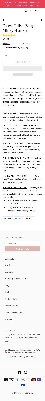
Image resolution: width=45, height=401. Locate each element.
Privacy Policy (11, 305)
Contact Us (9, 272)
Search (7, 265)
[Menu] (41, 11)
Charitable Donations (14, 312)
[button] (9, 35)
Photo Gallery (11, 299)
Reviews (8, 292)
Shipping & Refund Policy (16, 278)
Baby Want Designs (25, 393)
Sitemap (8, 319)
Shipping (6, 43)
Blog (7, 285)
